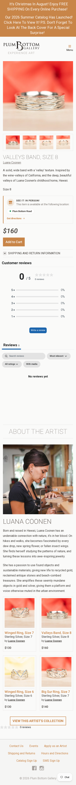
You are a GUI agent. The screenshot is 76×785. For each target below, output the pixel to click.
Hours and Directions (54, 753)
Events (33, 746)
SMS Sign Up (51, 760)
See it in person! (28, 200)
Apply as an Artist (55, 746)
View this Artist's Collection (38, 721)
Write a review (38, 330)
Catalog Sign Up (26, 760)
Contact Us (16, 746)
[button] (38, 290)
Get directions (14, 218)
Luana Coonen (12, 162)
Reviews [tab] (11, 345)
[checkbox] (31, 364)
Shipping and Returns (21, 753)
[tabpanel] (38, 385)
